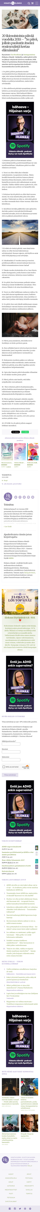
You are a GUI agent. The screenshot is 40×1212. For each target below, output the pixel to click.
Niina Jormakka (6, 1106)
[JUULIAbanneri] (20, 684)
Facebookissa (16, 55)
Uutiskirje (11, 1186)
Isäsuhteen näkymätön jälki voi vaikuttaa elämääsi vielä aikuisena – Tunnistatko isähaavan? (22, 909)
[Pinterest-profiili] (32, 497)
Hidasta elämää (13, 3)
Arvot (29, 1174)
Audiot (10, 1174)
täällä (29, 1166)
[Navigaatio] (36, 3)
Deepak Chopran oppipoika (27, 1135)
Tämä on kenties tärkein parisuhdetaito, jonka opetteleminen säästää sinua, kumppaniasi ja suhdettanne (29, 1103)
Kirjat (11, 1182)
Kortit (29, 1182)
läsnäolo (9, 484)
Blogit (6, 480)
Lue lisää (7, 526)
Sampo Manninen (25, 1138)
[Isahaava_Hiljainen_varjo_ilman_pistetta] (20, 130)
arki (5, 484)
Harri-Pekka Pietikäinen (28, 1110)
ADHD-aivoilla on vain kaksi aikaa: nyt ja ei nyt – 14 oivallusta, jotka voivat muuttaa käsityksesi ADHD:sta (22, 887)
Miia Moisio (5, 1144)
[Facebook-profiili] (20, 497)
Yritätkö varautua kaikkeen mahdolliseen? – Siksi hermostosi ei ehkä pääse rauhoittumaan (20, 943)
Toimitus (6, 475)
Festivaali (29, 1178)
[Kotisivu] (15, 497)
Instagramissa (29, 55)
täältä (11, 558)
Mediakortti (29, 1186)
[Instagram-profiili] (28, 497)
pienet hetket (17, 484)
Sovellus (29, 1190)
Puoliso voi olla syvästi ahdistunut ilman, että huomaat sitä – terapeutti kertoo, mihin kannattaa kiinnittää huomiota (22, 901)
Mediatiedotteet (11, 1190)
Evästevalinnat (11, 1201)
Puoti (11, 1194)
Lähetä (26, 432)
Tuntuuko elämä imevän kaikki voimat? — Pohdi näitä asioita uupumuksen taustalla (10, 1101)
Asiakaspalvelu (11, 1178)
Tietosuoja (11, 1197)
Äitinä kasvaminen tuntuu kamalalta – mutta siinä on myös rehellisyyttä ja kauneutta (9, 1138)
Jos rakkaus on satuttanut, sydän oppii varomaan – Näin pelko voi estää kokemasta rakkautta (21, 934)
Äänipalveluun (29, 573)
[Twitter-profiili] (24, 497)
